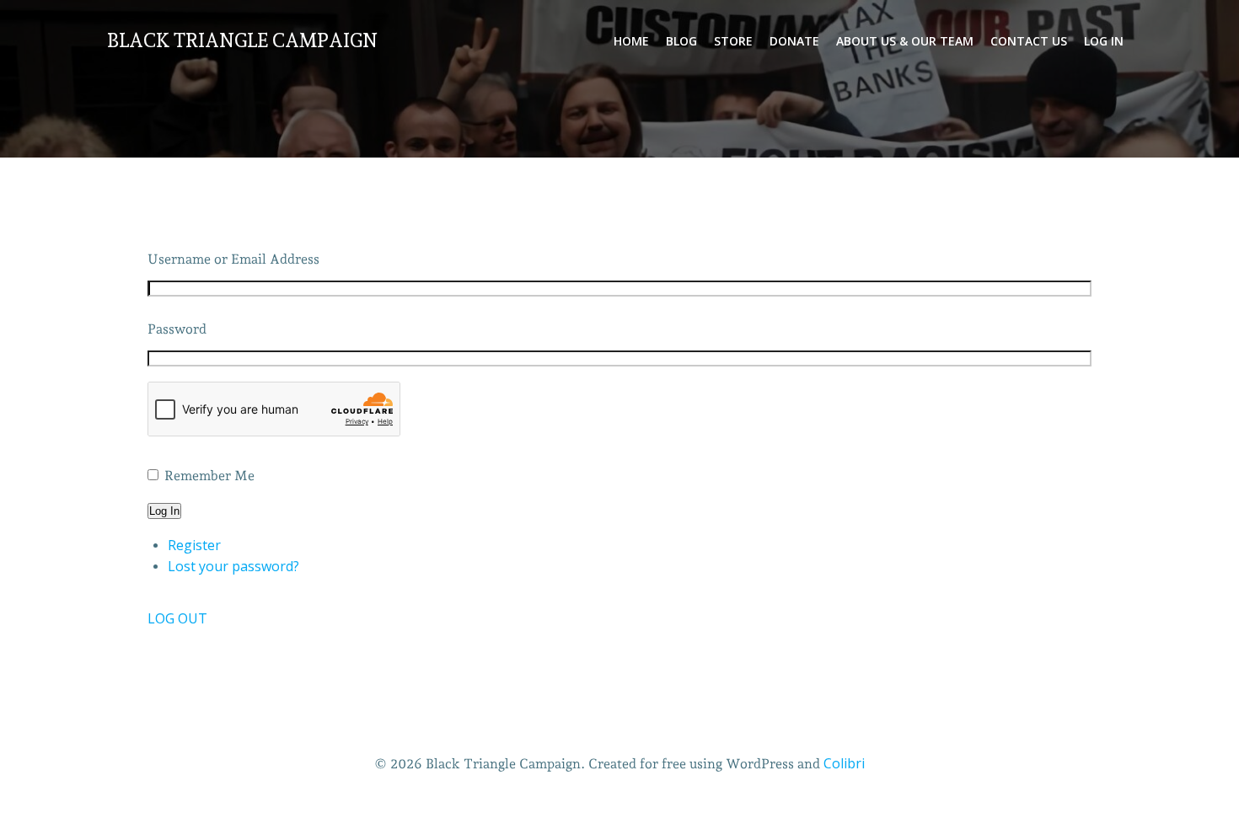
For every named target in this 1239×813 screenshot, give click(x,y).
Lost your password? (233, 566)
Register (194, 545)
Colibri (844, 763)
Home (631, 41)
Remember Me (209, 476)
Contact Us (1028, 41)
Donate (794, 41)
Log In (1104, 41)
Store (733, 41)
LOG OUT (177, 618)
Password (177, 329)
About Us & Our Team (905, 41)
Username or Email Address (233, 259)
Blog (681, 41)
